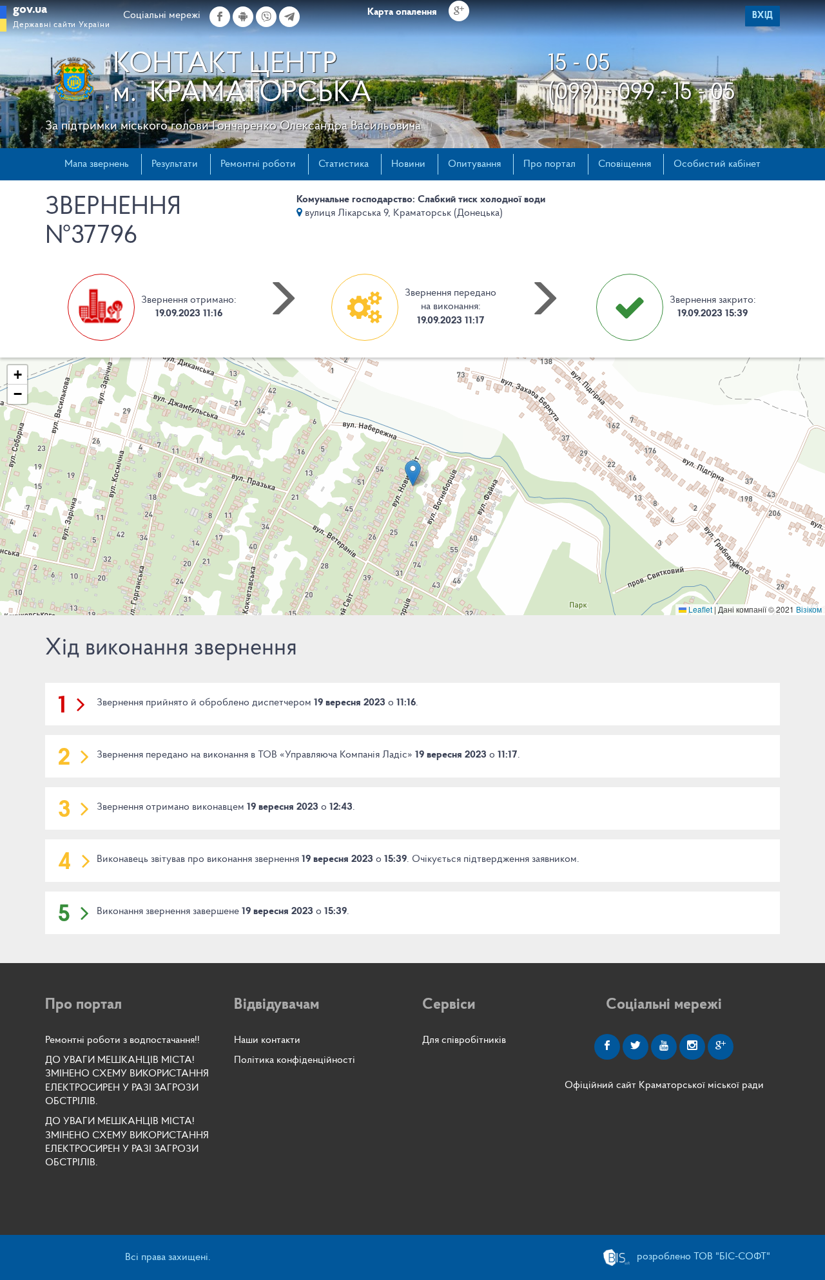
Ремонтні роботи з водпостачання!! (122, 1040)
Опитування (474, 164)
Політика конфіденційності (294, 1060)
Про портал (549, 164)
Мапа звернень (96, 164)
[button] (413, 473)
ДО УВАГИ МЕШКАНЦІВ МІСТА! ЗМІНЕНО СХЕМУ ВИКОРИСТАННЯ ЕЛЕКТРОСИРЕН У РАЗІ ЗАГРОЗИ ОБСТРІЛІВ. (127, 1081)
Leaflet (699, 609)
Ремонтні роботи (258, 164)
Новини (408, 164)
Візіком (809, 609)
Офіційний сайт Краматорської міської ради (664, 1085)
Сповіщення (624, 164)
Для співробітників (464, 1040)
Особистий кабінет (717, 164)
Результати (174, 164)
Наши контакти (267, 1040)
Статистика (343, 164)
